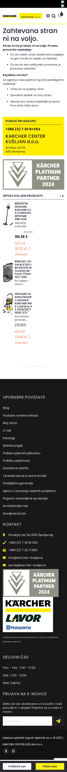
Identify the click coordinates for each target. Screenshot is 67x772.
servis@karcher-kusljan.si (27, 565)
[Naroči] (58, 721)
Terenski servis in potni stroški (24, 476)
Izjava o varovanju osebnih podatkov (29, 491)
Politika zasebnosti (16, 461)
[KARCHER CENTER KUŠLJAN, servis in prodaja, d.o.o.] (22, 16)
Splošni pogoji (13, 445)
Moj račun (31, 105)
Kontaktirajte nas (15, 506)
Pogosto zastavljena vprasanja (25, 498)
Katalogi (9, 438)
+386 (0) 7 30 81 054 (23, 129)
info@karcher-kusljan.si (25, 558)
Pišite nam (50, 766)
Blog (6, 408)
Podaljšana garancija (18, 483)
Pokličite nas (17, 766)
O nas (7, 430)
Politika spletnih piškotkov (22, 453)
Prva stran (16, 105)
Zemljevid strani (14, 513)
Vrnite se (16, 89)
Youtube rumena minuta (20, 415)
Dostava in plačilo (16, 468)
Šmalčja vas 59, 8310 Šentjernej (30, 535)
